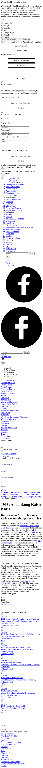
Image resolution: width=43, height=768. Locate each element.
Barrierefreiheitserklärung (10, 762)
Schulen (9, 217)
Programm (10, 372)
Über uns (9, 376)
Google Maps (9, 33)
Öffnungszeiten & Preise (15, 184)
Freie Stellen (10, 251)
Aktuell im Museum (13, 199)
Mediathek (10, 234)
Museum (9, 242)
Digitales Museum (12, 374)
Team (8, 247)
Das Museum (6, 749)
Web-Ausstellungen (13, 229)
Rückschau (10, 204)
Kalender (9, 214)
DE (8, 256)
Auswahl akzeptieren (9, 40)
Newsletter (10, 223)
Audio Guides (11, 191)
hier (2, 19)
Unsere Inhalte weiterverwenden (13, 764)
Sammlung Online (12, 232)
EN (8, 261)
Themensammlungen (14, 238)
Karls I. (22, 524)
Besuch (8, 368)
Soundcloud (8, 35)
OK (3, 176)
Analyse (7, 25)
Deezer (6, 37)
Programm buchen (13, 193)
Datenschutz (5, 740)
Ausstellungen (11, 370)
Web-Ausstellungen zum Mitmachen (19, 227)
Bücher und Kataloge (14, 208)
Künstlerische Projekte (14, 210)
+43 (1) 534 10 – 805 (9, 736)
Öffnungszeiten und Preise (11, 742)
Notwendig (8, 23)
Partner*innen (11, 249)
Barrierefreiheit (11, 195)
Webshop (4, 747)
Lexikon (9, 236)
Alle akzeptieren (24, 40)
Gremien (9, 244)
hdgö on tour (10, 206)
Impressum (5, 738)
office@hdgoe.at (7, 734)
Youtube (7, 28)
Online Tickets (11, 189)
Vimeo (6, 30)
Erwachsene (10, 221)
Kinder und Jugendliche (15, 219)
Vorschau (9, 202)
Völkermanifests (31, 532)
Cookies (4, 766)
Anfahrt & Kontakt (13, 187)
